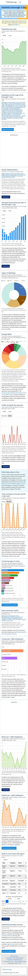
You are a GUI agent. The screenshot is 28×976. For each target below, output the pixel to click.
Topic (3, 863)
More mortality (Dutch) (9, 848)
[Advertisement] (14, 151)
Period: (4, 501)
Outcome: (4, 416)
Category (12, 863)
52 (23, 901)
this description (14, 944)
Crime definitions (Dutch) (10, 605)
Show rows (14, 898)
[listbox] (10, 416)
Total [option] (9, 416)
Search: (5, 859)
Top (20, 963)
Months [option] (9, 501)
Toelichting (6, 266)
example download (7, 936)
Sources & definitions (9, 951)
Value (20, 863)
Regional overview (8, 129)
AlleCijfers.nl (16, 24)
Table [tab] (10, 35)
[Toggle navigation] (20, 2)
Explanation (6, 197)
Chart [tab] (4, 35)
